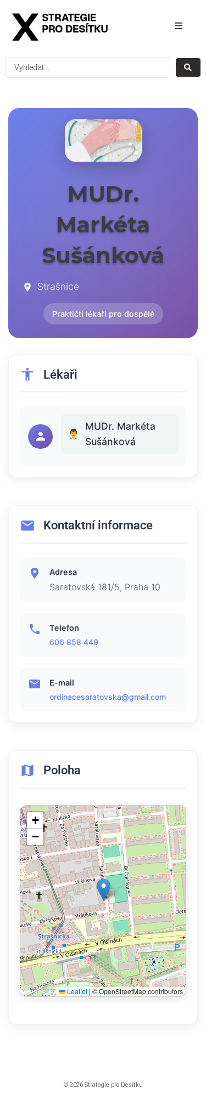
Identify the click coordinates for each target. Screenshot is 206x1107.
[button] (178, 26)
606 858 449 (73, 642)
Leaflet (76, 991)
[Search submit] (188, 67)
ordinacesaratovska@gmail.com (107, 696)
